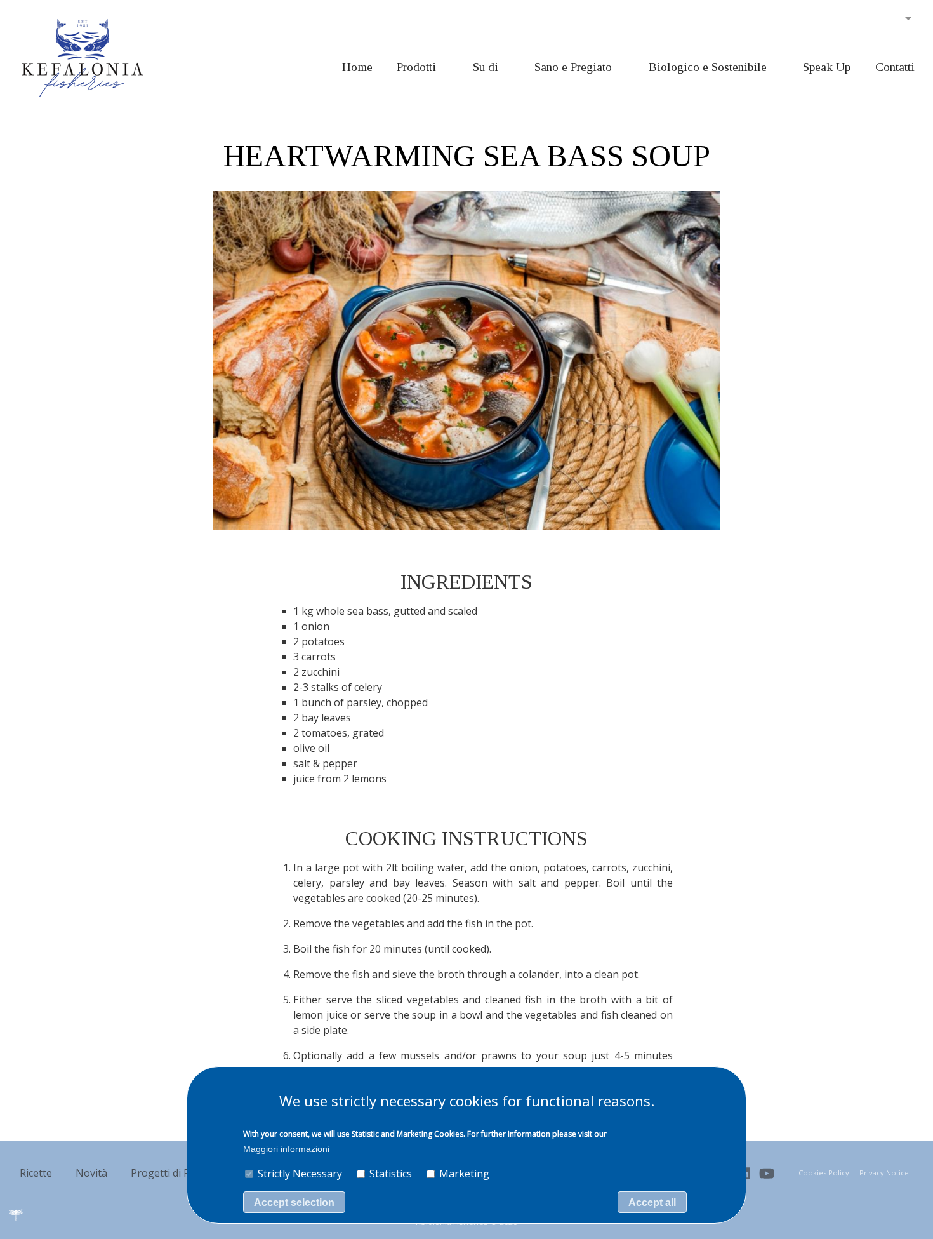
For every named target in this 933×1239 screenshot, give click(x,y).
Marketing (464, 1174)
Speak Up (826, 67)
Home (357, 67)
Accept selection (294, 1202)
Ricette (36, 1173)
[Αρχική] (82, 57)
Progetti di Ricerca (174, 1173)
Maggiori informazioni (286, 1149)
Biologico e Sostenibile (708, 67)
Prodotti (416, 67)
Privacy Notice (884, 1172)
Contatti (895, 67)
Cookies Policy (823, 1172)
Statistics (390, 1174)
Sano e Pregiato (573, 67)
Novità (91, 1173)
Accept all (652, 1202)
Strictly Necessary (300, 1174)
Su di (485, 67)
